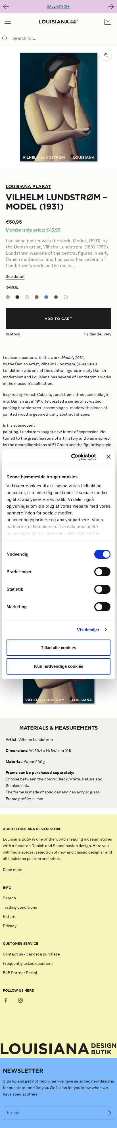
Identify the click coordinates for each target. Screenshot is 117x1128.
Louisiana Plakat (28, 186)
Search (9, 898)
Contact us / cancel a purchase (31, 954)
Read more (12, 869)
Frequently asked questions (28, 963)
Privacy (9, 926)
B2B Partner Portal (20, 972)
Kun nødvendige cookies (58, 666)
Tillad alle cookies (58, 647)
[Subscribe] (108, 1113)
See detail (15, 276)
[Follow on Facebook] (6, 1000)
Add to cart (59, 318)
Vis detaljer (88, 629)
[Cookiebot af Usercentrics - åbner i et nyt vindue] (72, 457)
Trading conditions (20, 907)
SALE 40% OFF (58, 6)
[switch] (102, 571)
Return (9, 916)
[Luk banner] (108, 457)
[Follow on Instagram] (20, 1000)
